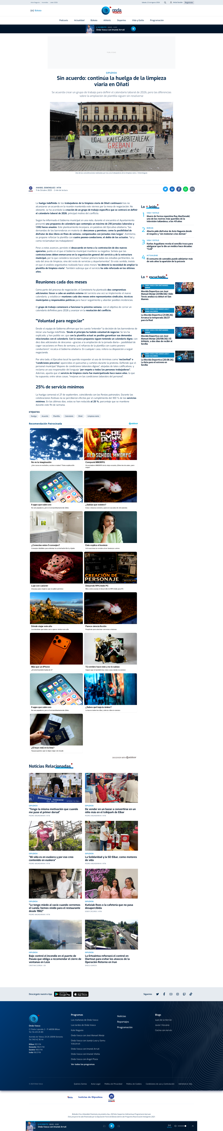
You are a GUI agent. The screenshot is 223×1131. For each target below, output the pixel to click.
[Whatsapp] (185, 189)
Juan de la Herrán (163, 1020)
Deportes (121, 20)
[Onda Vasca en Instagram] (177, 994)
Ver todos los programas (83, 1064)
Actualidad (79, 20)
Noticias (121, 1016)
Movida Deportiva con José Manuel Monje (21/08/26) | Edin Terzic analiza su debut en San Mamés (157, 295)
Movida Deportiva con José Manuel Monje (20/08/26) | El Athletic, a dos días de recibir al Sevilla (156, 340)
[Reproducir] (133, 28)
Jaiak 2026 (54, 2)
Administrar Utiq (185, 1084)
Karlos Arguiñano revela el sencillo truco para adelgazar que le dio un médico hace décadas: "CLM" (170, 246)
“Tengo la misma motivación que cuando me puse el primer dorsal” (53, 810)
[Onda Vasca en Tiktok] (191, 994)
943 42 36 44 (37, 1039)
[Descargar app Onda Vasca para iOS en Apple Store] (81, 994)
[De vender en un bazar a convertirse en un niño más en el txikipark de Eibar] (111, 788)
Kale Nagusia (77, 1030)
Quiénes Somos (80, 1084)
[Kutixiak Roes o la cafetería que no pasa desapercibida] (111, 884)
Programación (157, 20)
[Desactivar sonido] (175, 1126)
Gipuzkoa (33, 806)
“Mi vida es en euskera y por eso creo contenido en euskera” (51, 858)
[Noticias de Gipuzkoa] (90, 1097)
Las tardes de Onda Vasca (83, 1025)
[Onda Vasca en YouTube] (171, 994)
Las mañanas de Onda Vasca (84, 1020)
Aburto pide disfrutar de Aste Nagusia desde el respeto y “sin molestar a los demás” (169, 232)
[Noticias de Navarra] (157, 1097)
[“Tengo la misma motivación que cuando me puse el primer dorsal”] (55, 788)
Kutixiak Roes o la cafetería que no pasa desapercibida (109, 906)
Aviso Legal (95, 1084)
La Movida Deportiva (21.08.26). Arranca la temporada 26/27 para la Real (157, 317)
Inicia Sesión (178, 2)
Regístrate (189, 2)
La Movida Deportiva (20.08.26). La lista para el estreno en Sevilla (157, 362)
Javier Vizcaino (162, 1025)
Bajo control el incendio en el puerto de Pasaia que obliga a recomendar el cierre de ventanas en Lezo (55, 959)
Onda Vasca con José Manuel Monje (87, 1035)
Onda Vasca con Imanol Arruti (110, 29)
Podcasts (63, 20)
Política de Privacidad (113, 1084)
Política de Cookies (134, 1084)
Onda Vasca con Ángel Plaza (84, 1059)
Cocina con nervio (163, 1030)
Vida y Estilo (138, 20)
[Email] (192, 189)
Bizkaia (94, 20)
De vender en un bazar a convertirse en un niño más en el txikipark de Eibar (110, 810)
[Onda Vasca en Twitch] (184, 994)
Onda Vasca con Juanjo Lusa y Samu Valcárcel (88, 1042)
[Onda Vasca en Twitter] (157, 994)
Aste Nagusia (35, 2)
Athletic (107, 20)
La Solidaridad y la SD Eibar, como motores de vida (111, 858)
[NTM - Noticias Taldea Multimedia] (111, 1097)
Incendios (45, 2)
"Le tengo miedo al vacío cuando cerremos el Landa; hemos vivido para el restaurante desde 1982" (54, 908)
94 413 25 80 (37, 1032)
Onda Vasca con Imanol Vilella (85, 1054)
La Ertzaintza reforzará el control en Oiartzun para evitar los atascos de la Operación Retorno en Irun (107, 959)
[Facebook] (178, 189)
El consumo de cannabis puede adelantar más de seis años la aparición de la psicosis (170, 260)
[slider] (185, 1126)
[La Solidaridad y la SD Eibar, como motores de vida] (111, 836)
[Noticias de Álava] (130, 1097)
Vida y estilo (153, 213)
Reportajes (123, 1021)
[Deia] (70, 1097)
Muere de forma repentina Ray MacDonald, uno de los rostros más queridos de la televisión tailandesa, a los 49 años (168, 219)
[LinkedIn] (172, 189)
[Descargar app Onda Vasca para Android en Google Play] (62, 994)
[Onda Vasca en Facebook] (164, 994)
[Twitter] (165, 189)
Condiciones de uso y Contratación (160, 1084)
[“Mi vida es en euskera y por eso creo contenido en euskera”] (55, 836)
